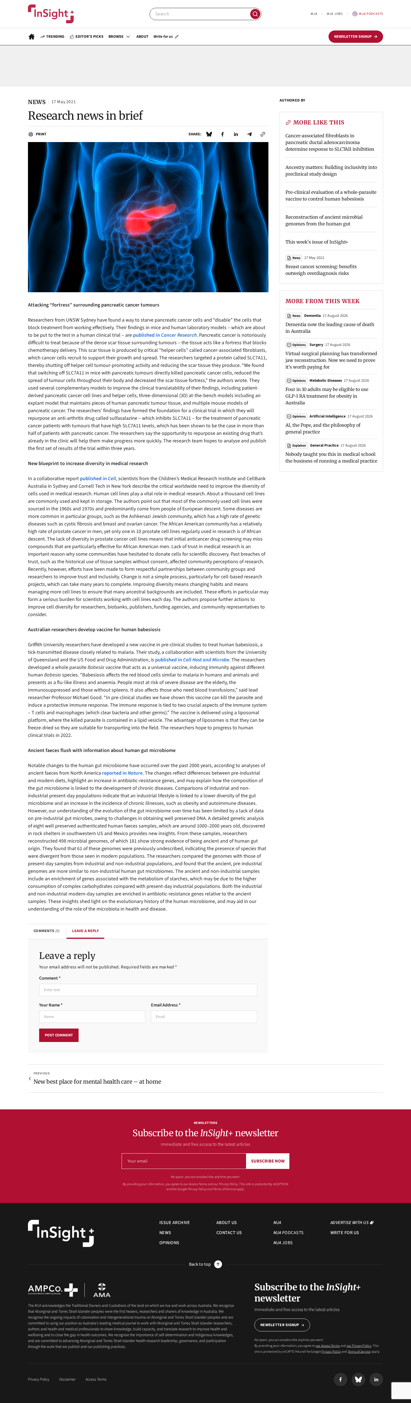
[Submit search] (255, 14)
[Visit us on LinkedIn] (376, 1379)
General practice (324, 445)
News (296, 258)
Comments (47, 931)
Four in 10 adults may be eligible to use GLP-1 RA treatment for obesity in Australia (326, 395)
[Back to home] (61, 1233)
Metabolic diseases (326, 380)
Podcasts (371, 13)
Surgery (316, 345)
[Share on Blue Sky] (209, 134)
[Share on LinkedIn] (236, 134)
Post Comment (59, 1035)
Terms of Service (224, 1189)
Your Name (51, 1005)
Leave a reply (85, 931)
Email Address (166, 1005)
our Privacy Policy (226, 1184)
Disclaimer (67, 1379)
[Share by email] (249, 134)
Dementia (312, 316)
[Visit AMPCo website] (53, 1290)
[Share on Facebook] (222, 134)
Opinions (299, 345)
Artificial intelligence (328, 416)
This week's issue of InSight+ (316, 242)
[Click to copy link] (262, 134)
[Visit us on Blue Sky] (358, 1379)
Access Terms (96, 1379)
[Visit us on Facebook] (340, 1379)
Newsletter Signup (279, 1325)
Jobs (334, 13)
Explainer (299, 445)
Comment (50, 978)
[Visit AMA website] (101, 1290)
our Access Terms (195, 1184)
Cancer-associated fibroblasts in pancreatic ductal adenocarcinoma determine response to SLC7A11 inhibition (329, 142)
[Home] (51, 13)
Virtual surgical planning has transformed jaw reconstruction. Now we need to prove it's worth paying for (331, 360)
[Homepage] (31, 36)
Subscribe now (268, 1161)
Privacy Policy (197, 1189)
